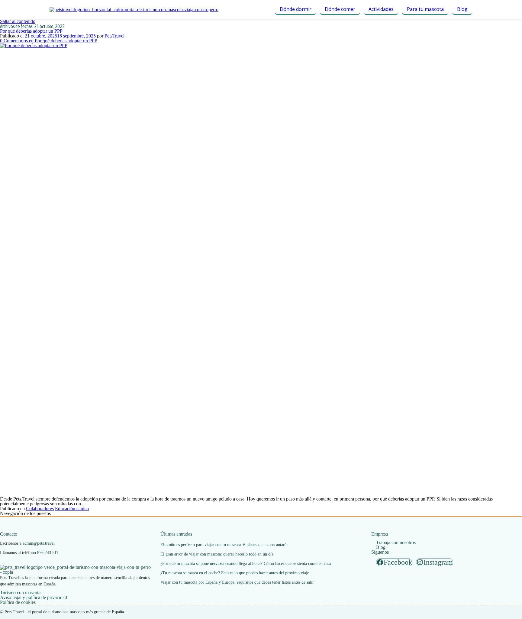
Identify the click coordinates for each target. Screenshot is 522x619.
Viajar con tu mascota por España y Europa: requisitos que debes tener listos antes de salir (237, 582)
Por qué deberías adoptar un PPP (31, 31)
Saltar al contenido (17, 21)
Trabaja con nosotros (396, 542)
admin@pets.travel (39, 543)
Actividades (381, 9)
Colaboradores (40, 508)
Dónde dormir (295, 9)
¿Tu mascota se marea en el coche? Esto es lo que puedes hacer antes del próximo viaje (234, 573)
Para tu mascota (425, 9)
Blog (462, 9)
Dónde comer (340, 9)
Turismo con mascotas (21, 592)
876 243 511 (47, 552)
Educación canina (72, 508)
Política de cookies (18, 602)
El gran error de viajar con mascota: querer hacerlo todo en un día (216, 554)
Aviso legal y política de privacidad (33, 597)
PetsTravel (114, 35)
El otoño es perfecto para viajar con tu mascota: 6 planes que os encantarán (224, 545)
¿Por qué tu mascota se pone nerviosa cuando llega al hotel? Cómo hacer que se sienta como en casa (245, 563)
